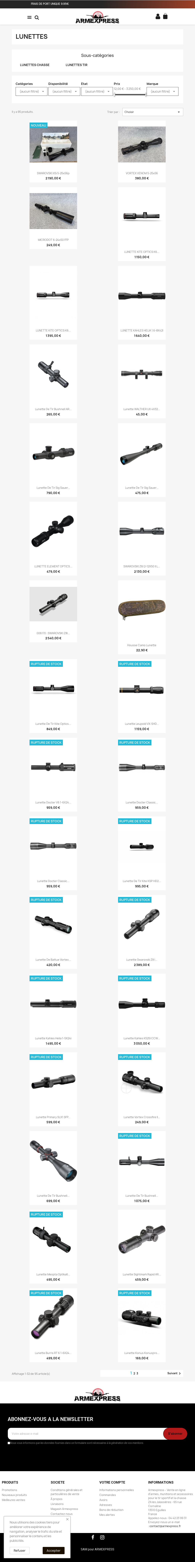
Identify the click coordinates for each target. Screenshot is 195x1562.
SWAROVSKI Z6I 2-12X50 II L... (141, 566)
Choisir (153, 112)
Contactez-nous (62, 1514)
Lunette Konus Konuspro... (141, 1353)
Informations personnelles (116, 1490)
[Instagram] (102, 1537)
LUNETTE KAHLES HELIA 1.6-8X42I (142, 330)
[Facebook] (92, 1537)
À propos (56, 1499)
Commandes (107, 1495)
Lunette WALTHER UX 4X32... (141, 409)
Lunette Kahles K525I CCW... (142, 1038)
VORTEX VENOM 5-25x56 (142, 173)
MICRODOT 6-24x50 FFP (53, 240)
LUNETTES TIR (76, 65)
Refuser (20, 1550)
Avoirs (103, 1500)
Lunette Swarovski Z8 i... (141, 959)
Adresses (105, 1505)
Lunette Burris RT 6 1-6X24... (53, 1353)
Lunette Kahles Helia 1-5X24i (53, 1038)
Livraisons (57, 1504)
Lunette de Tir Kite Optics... (53, 724)
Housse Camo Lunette (141, 645)
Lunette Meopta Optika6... (53, 1274)
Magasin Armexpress (64, 1509)
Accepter (54, 1550)
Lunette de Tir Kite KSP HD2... (142, 881)
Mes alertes (107, 1515)
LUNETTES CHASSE (35, 65)
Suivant (174, 1373)
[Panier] (165, 16)
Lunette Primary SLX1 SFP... (53, 1117)
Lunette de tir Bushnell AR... (53, 409)
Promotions (9, 1490)
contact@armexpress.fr (165, 1526)
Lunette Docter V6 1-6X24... (53, 802)
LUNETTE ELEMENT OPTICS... (53, 566)
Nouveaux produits (14, 1495)
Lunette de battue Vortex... (53, 959)
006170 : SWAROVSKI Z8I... (53, 633)
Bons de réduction (111, 1510)
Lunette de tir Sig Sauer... (53, 487)
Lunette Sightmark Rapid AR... (142, 1274)
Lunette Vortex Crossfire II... (142, 1117)
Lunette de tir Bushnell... (53, 1196)
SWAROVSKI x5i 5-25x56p (53, 173)
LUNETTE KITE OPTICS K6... (141, 252)
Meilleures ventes (13, 1500)
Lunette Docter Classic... (142, 802)
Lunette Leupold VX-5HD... (142, 724)
